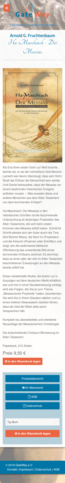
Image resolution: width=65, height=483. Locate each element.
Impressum (26, 469)
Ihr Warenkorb (34, 387)
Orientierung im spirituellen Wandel (32, 25)
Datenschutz (33, 406)
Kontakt (12, 469)
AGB (34, 397)
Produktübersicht (32, 378)
